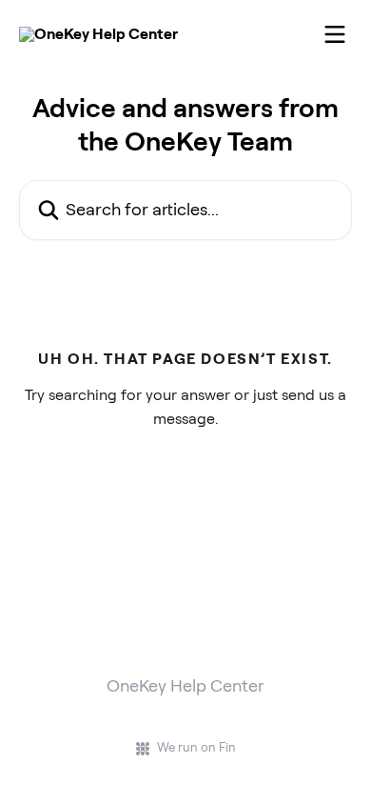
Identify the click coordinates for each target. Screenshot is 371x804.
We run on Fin (196, 747)
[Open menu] (335, 34)
